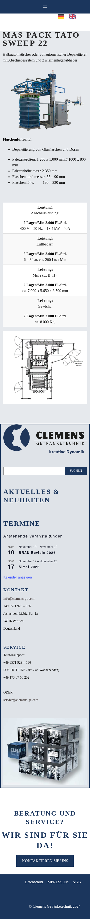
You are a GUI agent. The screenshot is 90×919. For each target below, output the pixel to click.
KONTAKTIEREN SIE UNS (45, 861)
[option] (73, 16)
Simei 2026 (29, 566)
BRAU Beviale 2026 (37, 552)
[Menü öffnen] (45, 7)
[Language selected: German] (69, 465)
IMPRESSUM (57, 882)
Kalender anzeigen (17, 577)
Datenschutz (34, 882)
